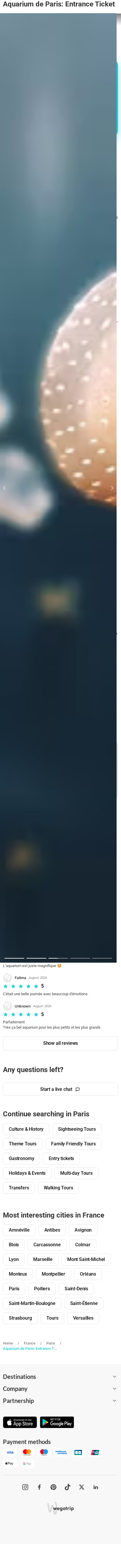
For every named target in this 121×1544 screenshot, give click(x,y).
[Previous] (8, 488)
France (30, 1343)
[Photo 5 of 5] (102, 958)
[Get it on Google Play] (57, 1422)
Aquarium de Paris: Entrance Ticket (30, 1348)
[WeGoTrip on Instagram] (25, 1487)
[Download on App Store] (20, 1422)
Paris (50, 1343)
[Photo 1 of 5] (14, 958)
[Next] (109, 488)
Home (8, 1343)
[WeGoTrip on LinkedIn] (95, 1487)
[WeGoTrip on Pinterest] (53, 1487)
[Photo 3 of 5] (58, 958)
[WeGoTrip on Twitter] (81, 1487)
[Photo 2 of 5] (36, 958)
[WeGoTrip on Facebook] (39, 1487)
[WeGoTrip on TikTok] (67, 1487)
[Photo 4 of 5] (80, 958)
